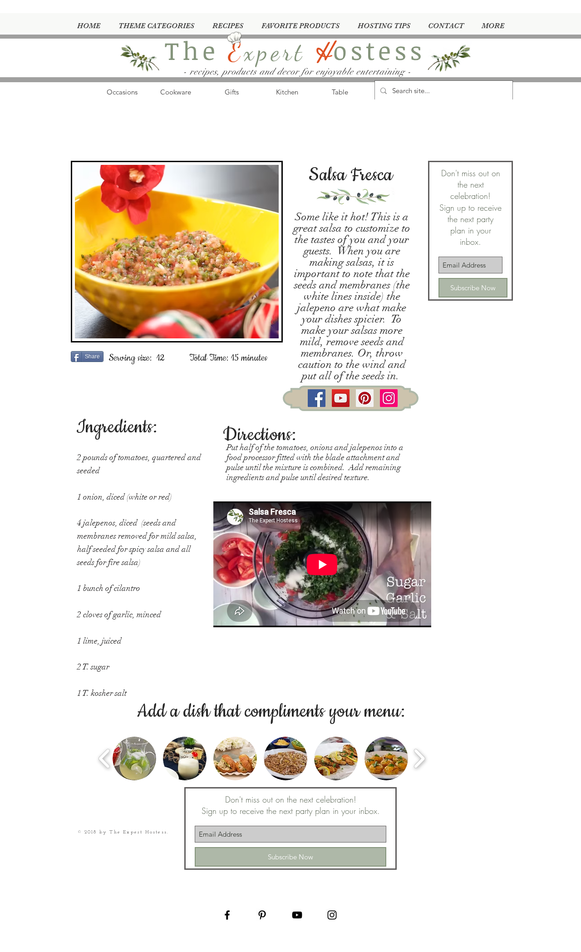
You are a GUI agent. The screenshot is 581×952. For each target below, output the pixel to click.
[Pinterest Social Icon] (365, 398)
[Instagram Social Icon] (389, 398)
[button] (134, 758)
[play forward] (419, 758)
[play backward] (104, 758)
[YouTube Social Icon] (341, 398)
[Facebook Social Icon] (316, 398)
